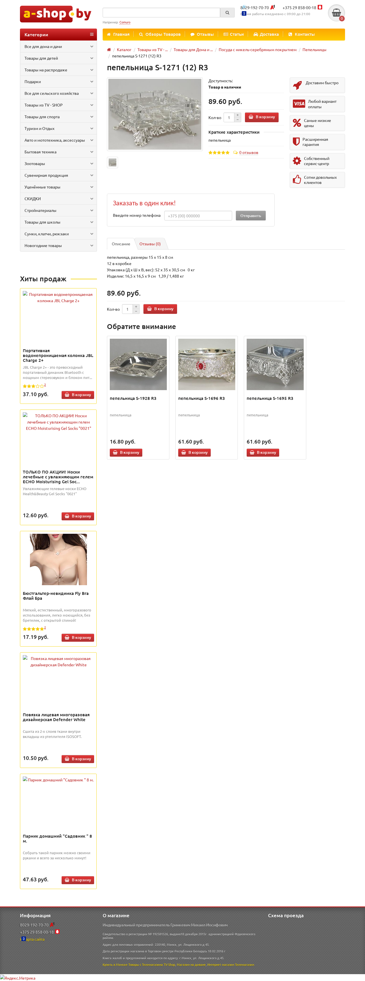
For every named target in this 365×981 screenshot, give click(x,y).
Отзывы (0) (150, 243)
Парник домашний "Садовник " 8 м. (57, 838)
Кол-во (214, 117)
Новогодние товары (43, 245)
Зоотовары (35, 163)
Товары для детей (41, 58)
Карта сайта (33, 939)
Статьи (237, 34)
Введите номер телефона (137, 215)
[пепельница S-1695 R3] (275, 364)
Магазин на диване (191, 964)
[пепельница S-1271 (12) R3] (155, 114)
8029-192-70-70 (254, 7)
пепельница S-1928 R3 (133, 398)
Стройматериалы (40, 210)
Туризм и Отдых (39, 128)
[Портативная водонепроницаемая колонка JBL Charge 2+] (58, 297)
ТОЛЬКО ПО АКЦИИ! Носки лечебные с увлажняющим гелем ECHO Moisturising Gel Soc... (58, 476)
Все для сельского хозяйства (52, 93)
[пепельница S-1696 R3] (206, 364)
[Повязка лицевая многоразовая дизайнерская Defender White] (58, 661)
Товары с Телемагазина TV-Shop (151, 964)
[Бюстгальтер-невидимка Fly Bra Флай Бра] (58, 559)
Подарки (33, 81)
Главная (121, 34)
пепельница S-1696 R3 (201, 398)
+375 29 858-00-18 (299, 7)
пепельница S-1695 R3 (270, 398)
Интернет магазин (220, 964)
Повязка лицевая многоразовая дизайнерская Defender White (56, 717)
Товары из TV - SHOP (44, 104)
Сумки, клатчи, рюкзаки (47, 233)
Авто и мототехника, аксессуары (55, 140)
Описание (121, 243)
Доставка (269, 34)
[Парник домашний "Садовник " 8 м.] (58, 780)
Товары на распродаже (46, 69)
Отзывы (205, 34)
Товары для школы (42, 221)
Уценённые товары (42, 186)
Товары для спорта (42, 116)
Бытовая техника (40, 151)
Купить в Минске (115, 964)
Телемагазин (244, 964)
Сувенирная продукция (46, 175)
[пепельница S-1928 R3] (138, 364)
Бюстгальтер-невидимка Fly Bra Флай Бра (56, 595)
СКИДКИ (33, 198)
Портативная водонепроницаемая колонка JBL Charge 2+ (58, 355)
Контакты (305, 34)
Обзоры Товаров (163, 34)
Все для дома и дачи (43, 46)
